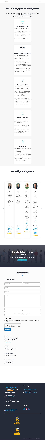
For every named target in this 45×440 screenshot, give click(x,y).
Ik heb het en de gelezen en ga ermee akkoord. (22, 321)
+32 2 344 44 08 (7, 342)
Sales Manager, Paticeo (18, 230)
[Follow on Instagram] (26, 409)
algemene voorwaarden (24, 320)
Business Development (10, 410)
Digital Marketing (27, 391)
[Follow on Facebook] (29, 409)
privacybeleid (14, 320)
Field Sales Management (10, 412)
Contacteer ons (22, 260)
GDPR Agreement (8, 318)
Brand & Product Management (30, 389)
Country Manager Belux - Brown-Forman (35, 231)
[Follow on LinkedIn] (24, 409)
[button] (41, 208)
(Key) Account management (11, 409)
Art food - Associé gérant (10, 230)
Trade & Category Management (30, 392)
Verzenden (7, 329)
